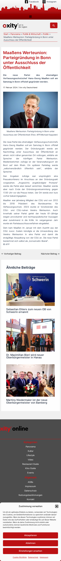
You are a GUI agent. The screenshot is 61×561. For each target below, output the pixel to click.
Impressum (44, 557)
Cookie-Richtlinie (20, 557)
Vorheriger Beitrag (11, 254)
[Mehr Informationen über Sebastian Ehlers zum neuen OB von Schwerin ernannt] (30, 289)
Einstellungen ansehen (30, 551)
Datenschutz (33, 557)
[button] (56, 506)
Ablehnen (30, 543)
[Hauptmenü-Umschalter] (30, 17)
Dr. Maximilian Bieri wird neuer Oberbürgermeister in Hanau (25, 356)
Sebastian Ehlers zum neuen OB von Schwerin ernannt (28, 310)
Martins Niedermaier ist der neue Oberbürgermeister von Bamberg (26, 401)
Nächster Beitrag (50, 254)
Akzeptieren (30, 535)
